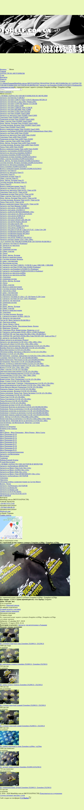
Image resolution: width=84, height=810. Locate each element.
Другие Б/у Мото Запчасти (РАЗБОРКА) (15, 320)
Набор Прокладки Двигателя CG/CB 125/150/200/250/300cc (22, 360)
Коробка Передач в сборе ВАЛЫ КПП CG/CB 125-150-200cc (22, 348)
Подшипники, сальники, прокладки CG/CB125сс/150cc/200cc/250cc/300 (27, 356)
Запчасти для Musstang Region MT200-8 (14, 233)
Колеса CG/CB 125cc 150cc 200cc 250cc (14, 367)
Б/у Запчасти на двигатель (10, 245)
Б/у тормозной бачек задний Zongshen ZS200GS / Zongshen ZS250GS (25, 787)
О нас (2, 75)
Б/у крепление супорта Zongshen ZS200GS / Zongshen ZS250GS (23, 664)
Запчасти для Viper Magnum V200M (13, 206)
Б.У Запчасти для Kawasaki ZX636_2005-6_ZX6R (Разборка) (22, 332)
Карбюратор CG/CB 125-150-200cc (13, 403)
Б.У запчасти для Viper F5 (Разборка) (13, 243)
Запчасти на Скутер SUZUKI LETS (13, 494)
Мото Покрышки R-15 (8, 440)
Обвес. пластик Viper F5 (9, 178)
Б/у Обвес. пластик (7, 251)
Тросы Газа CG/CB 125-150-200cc (12, 397)
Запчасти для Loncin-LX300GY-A (12, 216)
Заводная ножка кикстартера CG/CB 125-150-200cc (19, 371)
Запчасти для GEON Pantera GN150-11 (14, 226)
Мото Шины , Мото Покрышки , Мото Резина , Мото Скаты (22, 432)
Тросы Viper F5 (5, 184)
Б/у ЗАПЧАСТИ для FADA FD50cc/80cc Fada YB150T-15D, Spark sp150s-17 (28, 336)
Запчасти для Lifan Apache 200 (11, 224)
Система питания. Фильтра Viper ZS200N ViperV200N (20, 125)
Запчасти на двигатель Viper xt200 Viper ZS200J (18, 135)
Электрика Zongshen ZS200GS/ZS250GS (15, 155)
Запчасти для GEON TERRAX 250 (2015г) (16, 237)
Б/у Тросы (3, 253)
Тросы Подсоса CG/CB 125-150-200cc (14, 401)
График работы (5, 515)
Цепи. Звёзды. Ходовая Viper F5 (12, 180)
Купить (2, 605)
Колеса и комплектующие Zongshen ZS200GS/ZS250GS (20, 169)
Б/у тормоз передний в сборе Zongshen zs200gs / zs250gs (21, 746)
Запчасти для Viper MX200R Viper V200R (15, 109)
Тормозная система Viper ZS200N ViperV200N (17, 119)
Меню (11, 69)
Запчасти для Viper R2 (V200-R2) (12, 98)
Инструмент (4, 456)
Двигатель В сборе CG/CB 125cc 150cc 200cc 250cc (19, 344)
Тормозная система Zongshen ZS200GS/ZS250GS (18, 157)
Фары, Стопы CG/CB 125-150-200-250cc (15, 381)
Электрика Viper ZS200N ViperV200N (14, 117)
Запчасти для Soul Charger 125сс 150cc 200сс (16, 239)
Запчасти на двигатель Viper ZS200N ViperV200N (18, 115)
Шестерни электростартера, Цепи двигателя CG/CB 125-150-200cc (25, 346)
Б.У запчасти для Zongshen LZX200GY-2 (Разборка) (19, 269)
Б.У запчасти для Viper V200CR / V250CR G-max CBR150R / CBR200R (26, 265)
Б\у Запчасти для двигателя (10, 318)
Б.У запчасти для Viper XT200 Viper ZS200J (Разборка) (20, 267)
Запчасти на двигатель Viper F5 (11, 172)
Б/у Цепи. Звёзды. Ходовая (10, 255)
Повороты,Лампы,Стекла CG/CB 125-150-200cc (18, 389)
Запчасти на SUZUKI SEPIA (10, 492)
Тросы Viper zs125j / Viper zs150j (12, 202)
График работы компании (9, 611)
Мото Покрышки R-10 (8, 434)
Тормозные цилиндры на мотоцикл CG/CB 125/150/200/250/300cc (24, 411)
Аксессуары (4, 425)
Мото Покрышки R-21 (8, 450)
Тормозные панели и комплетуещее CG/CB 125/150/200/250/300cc (24, 415)
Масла (2, 430)
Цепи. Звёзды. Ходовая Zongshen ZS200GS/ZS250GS (19, 161)
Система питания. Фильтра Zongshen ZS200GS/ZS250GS (21, 163)
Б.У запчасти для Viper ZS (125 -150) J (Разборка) (18, 299)
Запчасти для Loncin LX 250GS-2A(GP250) (16, 214)
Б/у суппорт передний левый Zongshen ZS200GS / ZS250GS (22, 726)
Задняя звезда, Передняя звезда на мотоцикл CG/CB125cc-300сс (24, 421)
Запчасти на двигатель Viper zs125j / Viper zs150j (18, 190)
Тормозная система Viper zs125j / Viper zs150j (16, 194)
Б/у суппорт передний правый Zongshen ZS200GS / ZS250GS (23, 705)
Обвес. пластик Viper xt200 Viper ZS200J (15, 141)
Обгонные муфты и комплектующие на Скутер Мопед (20, 482)
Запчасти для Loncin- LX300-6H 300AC (14, 208)
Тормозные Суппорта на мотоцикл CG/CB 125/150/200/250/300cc (24, 413)
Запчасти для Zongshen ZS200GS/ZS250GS (16, 151)
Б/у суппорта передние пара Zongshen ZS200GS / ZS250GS (22, 644)
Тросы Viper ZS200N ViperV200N (12, 127)
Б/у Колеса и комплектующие (11, 257)
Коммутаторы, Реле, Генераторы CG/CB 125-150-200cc (20, 379)
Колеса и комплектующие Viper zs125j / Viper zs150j (19, 204)
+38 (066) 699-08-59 (7, 507)
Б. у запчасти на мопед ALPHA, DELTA (15, 316)
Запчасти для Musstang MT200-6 (12, 235)
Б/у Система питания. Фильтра (11, 259)
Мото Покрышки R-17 (8, 444)
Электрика (4, 478)
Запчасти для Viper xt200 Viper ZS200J (14, 133)
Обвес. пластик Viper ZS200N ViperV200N (16, 121)
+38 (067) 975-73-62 (7, 503)
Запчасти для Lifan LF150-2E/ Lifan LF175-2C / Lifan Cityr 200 (23, 230)
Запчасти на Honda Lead (9, 490)
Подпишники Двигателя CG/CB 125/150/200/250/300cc (20, 362)
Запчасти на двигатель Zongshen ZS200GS (16, 153)
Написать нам (5, 511)
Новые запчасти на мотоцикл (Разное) (14, 340)
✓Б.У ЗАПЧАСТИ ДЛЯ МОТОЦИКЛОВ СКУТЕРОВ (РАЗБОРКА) (25, 241)
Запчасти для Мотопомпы (9, 454)
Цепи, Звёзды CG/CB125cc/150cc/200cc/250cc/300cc (19, 417)
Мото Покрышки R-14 (8, 438)
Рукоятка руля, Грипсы (8, 428)
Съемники (4, 458)
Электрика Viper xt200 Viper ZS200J (13, 137)
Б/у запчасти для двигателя (10, 300)
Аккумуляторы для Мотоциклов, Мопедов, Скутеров (20, 423)
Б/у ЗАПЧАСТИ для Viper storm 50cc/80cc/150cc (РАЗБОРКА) (23, 334)
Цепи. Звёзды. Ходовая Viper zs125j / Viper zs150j (18, 198)
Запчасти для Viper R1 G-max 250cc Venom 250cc (18, 102)
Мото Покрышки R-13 (8, 436)
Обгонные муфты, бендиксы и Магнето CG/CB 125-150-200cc (23, 352)
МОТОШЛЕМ (5, 495)
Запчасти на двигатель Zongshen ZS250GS (16, 165)
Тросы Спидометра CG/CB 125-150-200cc (15, 399)
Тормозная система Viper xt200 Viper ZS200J (16, 139)
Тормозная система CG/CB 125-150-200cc (15, 405)
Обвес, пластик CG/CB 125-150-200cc (14, 369)
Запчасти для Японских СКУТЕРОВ (13, 486)
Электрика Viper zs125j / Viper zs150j (13, 192)
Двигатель (4, 480)
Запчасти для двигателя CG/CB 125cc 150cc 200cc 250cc (21, 342)
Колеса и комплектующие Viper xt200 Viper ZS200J (19, 149)
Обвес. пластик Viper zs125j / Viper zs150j (15, 196)
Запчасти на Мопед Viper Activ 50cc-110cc (15, 468)
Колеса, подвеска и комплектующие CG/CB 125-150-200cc (22, 363)
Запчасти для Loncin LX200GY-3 (12, 228)
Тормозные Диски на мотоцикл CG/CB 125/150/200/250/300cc (23, 409)
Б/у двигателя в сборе (8, 291)
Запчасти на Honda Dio (8, 488)
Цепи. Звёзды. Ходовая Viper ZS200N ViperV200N (19, 123)
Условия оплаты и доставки (10, 609)
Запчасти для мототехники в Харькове (32, 625)
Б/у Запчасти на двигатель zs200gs (13, 273)
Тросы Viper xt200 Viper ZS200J (11, 147)
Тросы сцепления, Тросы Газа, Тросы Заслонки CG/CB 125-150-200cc (26, 393)
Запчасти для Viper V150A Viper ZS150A (15, 111)
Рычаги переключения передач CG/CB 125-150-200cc (20, 373)
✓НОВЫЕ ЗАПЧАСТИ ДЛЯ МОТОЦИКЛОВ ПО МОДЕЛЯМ (23, 96)
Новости (3, 79)
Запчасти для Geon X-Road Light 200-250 (15, 220)
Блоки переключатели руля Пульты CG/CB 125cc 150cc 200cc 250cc (25, 385)
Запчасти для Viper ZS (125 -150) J (12, 188)
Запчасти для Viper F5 (8, 170)
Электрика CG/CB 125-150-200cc (12, 377)
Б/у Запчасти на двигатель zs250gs (13, 275)
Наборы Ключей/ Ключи (9, 460)
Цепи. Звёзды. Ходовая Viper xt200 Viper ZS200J (18, 143)
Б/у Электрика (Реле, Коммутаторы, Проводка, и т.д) (19, 330)
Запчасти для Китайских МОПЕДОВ (14, 466)
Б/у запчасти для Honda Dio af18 (12, 338)
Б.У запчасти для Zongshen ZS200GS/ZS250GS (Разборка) (21, 271)
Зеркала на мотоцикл (8, 426)
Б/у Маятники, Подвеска (9, 328)
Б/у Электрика (5, 247)
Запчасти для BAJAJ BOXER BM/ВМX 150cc (17, 212)
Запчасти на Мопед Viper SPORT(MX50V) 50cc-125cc (20, 474)
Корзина (3, 69)
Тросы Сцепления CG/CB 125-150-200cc (15, 395)
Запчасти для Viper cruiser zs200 (12, 106)
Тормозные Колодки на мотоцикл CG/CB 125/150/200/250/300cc (24, 407)
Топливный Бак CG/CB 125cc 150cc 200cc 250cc (18, 375)
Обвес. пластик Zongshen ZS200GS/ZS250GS (17, 159)
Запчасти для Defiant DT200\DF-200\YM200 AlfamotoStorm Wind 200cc (26, 131)
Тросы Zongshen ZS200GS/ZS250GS (13, 167)
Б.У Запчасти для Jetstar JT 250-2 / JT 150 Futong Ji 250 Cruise (22, 297)
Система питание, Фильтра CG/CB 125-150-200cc (18, 391)
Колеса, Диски (5, 484)
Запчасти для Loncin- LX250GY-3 (12, 210)
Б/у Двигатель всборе (8, 322)
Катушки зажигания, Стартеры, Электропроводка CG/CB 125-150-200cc (27, 383)
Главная (3, 71)
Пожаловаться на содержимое (51, 793)
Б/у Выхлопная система (9, 263)
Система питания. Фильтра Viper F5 (13, 182)
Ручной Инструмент (7, 462)
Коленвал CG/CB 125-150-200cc (12, 354)
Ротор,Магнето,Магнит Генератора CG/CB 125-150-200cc (21, 387)
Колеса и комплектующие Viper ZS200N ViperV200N (19, 129)
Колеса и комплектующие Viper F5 (13, 186)
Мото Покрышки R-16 (8, 442)
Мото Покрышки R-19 (8, 448)
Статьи (2, 81)
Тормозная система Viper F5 (10, 176)
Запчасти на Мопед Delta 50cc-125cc (13, 472)
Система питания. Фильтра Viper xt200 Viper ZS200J (19, 145)
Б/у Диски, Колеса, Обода (9, 324)
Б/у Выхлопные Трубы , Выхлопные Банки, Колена (19, 326)
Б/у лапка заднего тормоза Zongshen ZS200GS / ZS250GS (21, 685)
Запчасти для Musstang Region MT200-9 (14, 231)
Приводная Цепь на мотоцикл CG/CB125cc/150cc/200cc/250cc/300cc (25, 419)
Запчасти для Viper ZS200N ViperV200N (15, 113)
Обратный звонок (12, 605)
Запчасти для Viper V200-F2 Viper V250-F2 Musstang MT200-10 (23, 100)
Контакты (3, 77)
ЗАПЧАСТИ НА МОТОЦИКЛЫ (12, 73)
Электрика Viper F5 (7, 174)
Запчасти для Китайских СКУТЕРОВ (14, 476)
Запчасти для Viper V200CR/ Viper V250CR (16, 107)
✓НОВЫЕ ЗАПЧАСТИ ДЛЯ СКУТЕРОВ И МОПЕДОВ (21, 464)
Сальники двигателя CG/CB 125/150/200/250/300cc (19, 358)
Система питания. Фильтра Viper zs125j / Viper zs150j (19, 200)
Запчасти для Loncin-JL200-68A (12, 218)
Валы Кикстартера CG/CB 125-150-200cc (15, 350)
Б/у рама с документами (9, 261)
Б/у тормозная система (8, 249)
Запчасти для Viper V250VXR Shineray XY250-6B (18, 104)
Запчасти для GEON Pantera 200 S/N (13, 222)
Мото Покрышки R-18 (8, 446)
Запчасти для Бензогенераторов (12, 452)
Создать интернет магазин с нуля (12, 795)
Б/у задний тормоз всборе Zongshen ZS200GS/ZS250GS (20, 767)
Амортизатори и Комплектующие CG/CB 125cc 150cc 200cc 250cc (24, 365)
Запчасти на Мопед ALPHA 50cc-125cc (14, 470)
